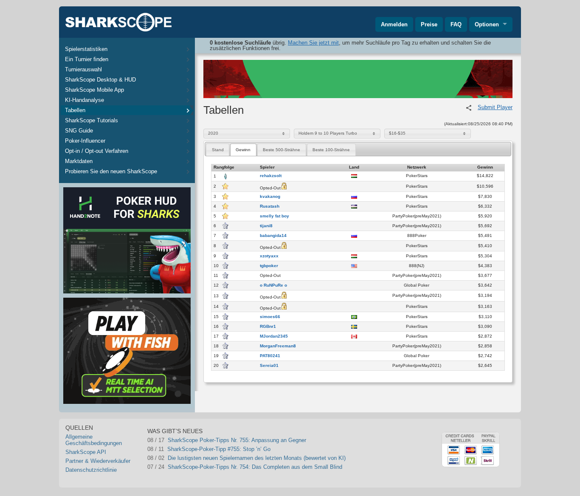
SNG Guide (79, 130)
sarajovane (160, 458)
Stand (218, 149)
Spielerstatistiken (86, 49)
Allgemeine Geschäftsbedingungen (93, 440)
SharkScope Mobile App (94, 90)
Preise (429, 24)
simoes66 (270, 317)
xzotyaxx (269, 256)
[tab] (217, 150)
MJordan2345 (274, 336)
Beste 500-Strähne (281, 149)
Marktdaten (79, 161)
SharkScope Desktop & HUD (100, 79)
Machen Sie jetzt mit (313, 42)
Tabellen (75, 110)
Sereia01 (269, 366)
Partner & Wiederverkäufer (97, 461)
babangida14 (273, 236)
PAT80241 (270, 356)
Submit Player (495, 107)
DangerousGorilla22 (171, 440)
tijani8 (266, 226)
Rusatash (269, 206)
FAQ (456, 24)
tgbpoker (269, 266)
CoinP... (208, 440)
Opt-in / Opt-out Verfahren (96, 151)
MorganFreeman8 (278, 346)
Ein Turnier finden (86, 59)
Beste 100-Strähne (331, 149)
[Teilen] (468, 108)
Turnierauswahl (83, 69)
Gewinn (243, 149)
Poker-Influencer (85, 141)
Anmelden (394, 24)
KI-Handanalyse (84, 100)
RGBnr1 (268, 326)
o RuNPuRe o (273, 285)
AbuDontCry (289, 440)
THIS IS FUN (291, 449)
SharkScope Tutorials (91, 120)
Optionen (487, 24)
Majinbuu (286, 458)
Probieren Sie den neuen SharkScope (111, 171)
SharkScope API (85, 452)
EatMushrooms (166, 467)
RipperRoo (160, 449)
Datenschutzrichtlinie (91, 470)
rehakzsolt (271, 176)
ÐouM (282, 467)
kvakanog (270, 196)
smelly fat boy (274, 216)
